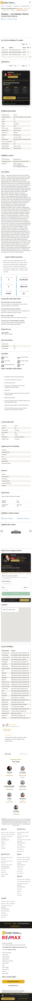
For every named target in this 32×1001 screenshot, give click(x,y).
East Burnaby (20, 873)
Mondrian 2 (4, 677)
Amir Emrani (22, 786)
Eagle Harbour (20, 851)
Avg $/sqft (4, 500)
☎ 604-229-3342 (13, 76)
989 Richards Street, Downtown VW (20, 673)
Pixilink (9, 949)
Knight (2, 846)
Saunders (19, 891)
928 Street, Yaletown (16, 713)
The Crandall (5, 655)
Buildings (9, 6)
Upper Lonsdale (4, 874)
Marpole (3, 841)
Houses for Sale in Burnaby (23, 857)
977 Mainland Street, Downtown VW (20, 699)
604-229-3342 (15, 560)
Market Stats (27, 8)
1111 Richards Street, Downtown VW (20, 686)
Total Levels (19, 504)
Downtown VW (25, 6)
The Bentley (5, 661)
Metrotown (19, 871)
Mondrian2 (4, 715)
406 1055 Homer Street (15, 49)
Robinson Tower (5, 684)
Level (3, 697)
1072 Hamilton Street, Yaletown (18, 659)
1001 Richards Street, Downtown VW (20, 670)
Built (18, 500)
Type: (23, 44)
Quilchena (3, 843)
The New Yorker (6, 652)
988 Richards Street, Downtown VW (20, 666)
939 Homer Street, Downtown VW (19, 688)
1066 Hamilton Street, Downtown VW (20, 652)
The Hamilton (5, 708)
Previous (2, 531)
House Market (5, 963)
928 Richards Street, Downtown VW (20, 695)
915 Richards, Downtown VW (18, 715)
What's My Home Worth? (13, 981)
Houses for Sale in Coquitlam (8, 901)
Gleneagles (19, 844)
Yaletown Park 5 (6, 711)
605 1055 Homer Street (15, 54)
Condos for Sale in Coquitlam (8, 903)
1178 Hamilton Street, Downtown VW (20, 708)
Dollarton (3, 876)
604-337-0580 (9, 802)
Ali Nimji (9, 798)
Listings (13, 10)
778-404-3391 (22, 802)
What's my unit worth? (22, 98)
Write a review (7, 729)
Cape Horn (3, 917)
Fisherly (14, 949)
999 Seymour (5, 702)
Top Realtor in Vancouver (22, 10)
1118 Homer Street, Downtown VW (19, 668)
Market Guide (19, 8)
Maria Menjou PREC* (9, 786)
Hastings (3, 848)
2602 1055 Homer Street (15, 52)
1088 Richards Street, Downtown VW (20, 679)
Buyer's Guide (5, 969)
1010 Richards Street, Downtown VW (20, 664)
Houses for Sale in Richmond (24, 879)
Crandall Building (6, 657)
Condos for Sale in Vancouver (8, 834)
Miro (3, 670)
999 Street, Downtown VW (17, 702)
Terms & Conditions (6, 952)
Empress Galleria (6, 668)
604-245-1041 (22, 775)
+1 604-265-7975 (6, 947)
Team (3, 965)
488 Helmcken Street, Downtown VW (20, 684)
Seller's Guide (5, 967)
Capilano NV (4, 872)
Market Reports (6, 10)
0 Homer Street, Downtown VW (18, 711)
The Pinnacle (5, 688)
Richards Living (5, 682)
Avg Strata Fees (5, 504)
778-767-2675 (9, 789)
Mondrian (4, 673)
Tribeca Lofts (5, 666)
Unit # (26, 587)
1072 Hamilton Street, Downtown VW (20, 655)
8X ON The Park (6, 686)
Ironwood (19, 895)
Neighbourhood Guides (7, 961)
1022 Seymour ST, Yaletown (18, 697)
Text (23, 560)
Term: (10, 65)
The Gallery (4, 664)
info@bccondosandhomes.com (19, 947)
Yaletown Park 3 (6, 699)
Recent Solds (5, 973)
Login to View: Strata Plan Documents (11, 496)
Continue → (16, 593)
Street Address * (6, 581)
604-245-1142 (22, 789)
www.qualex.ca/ (17, 159)
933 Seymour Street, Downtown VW (20, 717)
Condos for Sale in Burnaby (23, 859)
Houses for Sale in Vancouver (8, 832)
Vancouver (16, 6)
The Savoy (4, 695)
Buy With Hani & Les (13, 985)
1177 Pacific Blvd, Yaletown (17, 706)
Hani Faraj (9, 772)
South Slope (20, 869)
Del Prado (4, 693)
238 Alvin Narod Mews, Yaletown (19, 704)
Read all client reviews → (16, 759)
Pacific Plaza (5, 704)
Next (30, 531)
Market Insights (5, 956)
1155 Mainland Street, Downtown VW (20, 693)
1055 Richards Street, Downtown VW (20, 675)
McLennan (19, 889)
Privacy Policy (5, 954)
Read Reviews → (15, 926)
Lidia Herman (22, 798)
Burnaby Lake (20, 866)
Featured (4, 971)
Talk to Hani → (9, 97)
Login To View (16, 532)
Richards (4, 679)
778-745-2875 (16, 814)
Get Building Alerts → (8, 998)
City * (3, 587)
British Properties (21, 847)
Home (2, 6)
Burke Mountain (4, 915)
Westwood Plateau (5, 910)
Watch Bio (23, 777)
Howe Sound (20, 849)
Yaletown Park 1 (5, 713)
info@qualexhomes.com (22, 166)
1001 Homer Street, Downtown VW (19, 661)
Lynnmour (3, 870)
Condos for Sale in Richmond (24, 881)
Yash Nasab (16, 811)
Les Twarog (23, 772)
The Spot (4, 717)
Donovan (4, 675)
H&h (3, 691)
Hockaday (3, 913)
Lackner (19, 893)
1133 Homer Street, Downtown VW (19, 691)
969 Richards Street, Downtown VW (20, 677)
